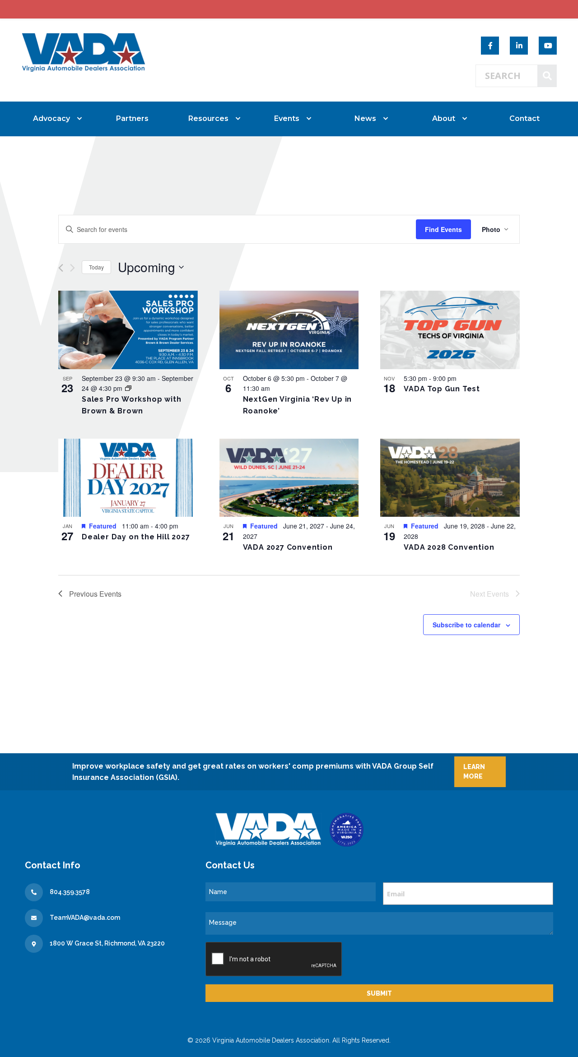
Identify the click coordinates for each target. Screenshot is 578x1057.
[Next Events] (72, 268)
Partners (132, 118)
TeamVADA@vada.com (85, 917)
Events (286, 118)
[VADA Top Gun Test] (450, 330)
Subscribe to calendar (466, 624)
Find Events (443, 229)
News (365, 118)
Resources (208, 118)
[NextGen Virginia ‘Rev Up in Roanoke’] (289, 330)
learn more (474, 771)
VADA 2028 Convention (449, 547)
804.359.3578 (70, 891)
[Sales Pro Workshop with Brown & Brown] (128, 330)
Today (96, 267)
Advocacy (51, 118)
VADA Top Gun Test (442, 389)
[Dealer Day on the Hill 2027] (128, 478)
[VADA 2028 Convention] (450, 478)
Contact (524, 118)
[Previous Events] (60, 268)
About (443, 118)
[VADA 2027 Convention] (289, 478)
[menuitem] (53, 118)
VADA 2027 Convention (288, 547)
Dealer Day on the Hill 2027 (136, 537)
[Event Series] (128, 388)
